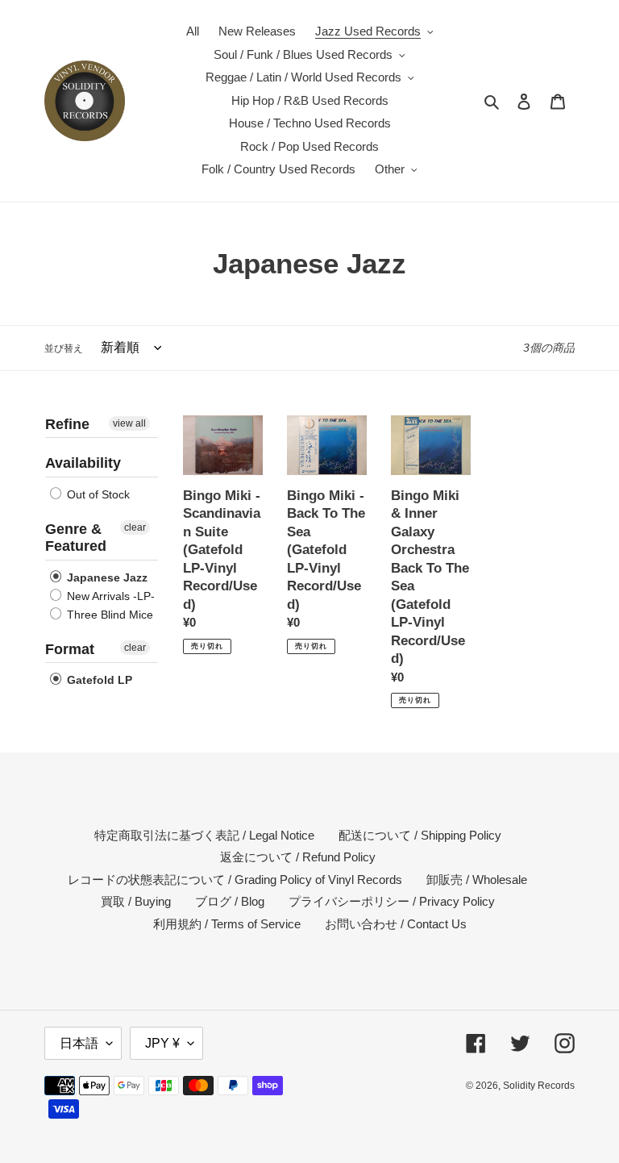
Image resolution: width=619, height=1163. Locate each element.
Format (69, 649)
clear (135, 527)
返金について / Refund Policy (298, 857)
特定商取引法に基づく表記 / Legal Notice (204, 835)
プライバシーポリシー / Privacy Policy (392, 901)
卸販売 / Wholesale (476, 879)
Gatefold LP (98, 679)
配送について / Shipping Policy (420, 835)
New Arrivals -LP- (109, 596)
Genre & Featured (75, 538)
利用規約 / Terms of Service (227, 924)
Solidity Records (539, 1085)
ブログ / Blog (229, 901)
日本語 (79, 1043)
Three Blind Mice (108, 614)
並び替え (63, 348)
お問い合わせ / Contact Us (396, 924)
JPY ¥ (162, 1043)
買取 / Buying (136, 901)
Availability (83, 463)
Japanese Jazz (105, 577)
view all (129, 423)
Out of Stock (97, 494)
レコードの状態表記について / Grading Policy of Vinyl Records (235, 879)
